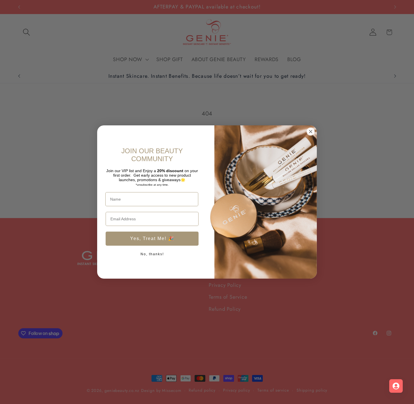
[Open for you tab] (396, 386)
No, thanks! (152, 254)
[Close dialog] (310, 131)
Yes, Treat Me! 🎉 (152, 238)
